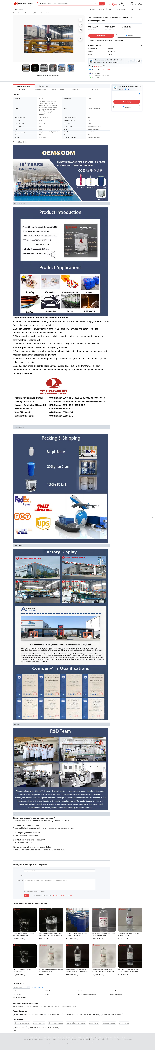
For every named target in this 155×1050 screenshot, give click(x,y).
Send (26, 895)
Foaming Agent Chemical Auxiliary (111, 1014)
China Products (42, 1037)
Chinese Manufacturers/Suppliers (56, 1037)
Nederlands (81, 1039)
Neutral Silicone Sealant (19, 997)
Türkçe (112, 1039)
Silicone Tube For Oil (19, 1027)
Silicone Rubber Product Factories (76, 1023)
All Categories (19, 9)
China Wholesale (70, 1037)
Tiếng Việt (118, 1039)
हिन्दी (102, 1039)
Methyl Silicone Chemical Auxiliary (89, 1014)
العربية (87, 1039)
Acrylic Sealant (17, 991)
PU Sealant (81, 991)
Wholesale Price (80, 1037)
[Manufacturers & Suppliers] (22, 4)
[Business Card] (139, 94)
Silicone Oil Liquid (124, 1023)
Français (54, 1039)
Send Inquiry (101, 35)
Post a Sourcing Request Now (62, 895)
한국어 (92, 1039)
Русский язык (61, 1039)
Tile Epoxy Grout (17, 994)
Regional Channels (98, 1037)
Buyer (101, 9)
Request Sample (118, 40)
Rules (140, 9)
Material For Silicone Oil (109, 1023)
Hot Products (33, 1037)
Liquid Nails (113, 991)
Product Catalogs (38, 987)
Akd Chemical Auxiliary (70, 1014)
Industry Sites (89, 1037)
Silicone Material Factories (55, 1023)
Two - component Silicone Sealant (87, 994)
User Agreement (87, 1043)
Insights (123, 1037)
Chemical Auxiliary (45, 12)
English (35, 1039)
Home (14, 12)
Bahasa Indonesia (127, 1039)
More (14, 1030)
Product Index (108, 1037)
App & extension (120, 9)
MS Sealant (48, 991)
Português (47, 1039)
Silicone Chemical (94, 1023)
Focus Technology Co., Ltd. (65, 1043)
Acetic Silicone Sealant (116, 994)
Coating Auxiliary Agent (53, 1014)
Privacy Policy (104, 1043)
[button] (104, 89)
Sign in (140, 5)
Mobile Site (116, 1037)
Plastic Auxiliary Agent (37, 1014)
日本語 (97, 1039)
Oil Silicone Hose (33, 1027)
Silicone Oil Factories (39, 1023)
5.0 (120, 89)
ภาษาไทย (106, 1039)
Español (41, 1039)
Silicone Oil (48, 994)
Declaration (96, 1043)
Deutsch (74, 1039)
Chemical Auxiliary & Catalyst (32, 12)
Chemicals (20, 12)
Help (110, 9)
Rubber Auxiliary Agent (20, 1014)
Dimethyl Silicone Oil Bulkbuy (50, 1027)
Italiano (68, 1039)
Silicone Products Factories (21, 1023)
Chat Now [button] (130, 35)
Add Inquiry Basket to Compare (49, 75)
